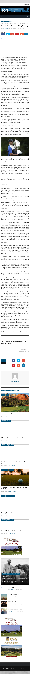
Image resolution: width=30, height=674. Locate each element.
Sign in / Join (26, 4)
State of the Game (9, 21)
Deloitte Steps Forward (13, 602)
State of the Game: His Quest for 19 (11, 531)
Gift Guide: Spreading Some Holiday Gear (13, 437)
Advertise (25, 668)
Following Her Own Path (14, 594)
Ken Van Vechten (13, 465)
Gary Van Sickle (5, 28)
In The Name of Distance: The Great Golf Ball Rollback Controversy (14, 488)
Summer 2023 (11, 470)
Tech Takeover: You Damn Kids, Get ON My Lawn (13, 462)
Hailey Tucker (13, 515)
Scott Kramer (13, 440)
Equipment (4, 420)
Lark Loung (11, 587)
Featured (4, 573)
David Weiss (11, 589)
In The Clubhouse (10, 573)
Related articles (5, 390)
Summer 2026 (17, 573)
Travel (7, 394)
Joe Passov (13, 416)
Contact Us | (20, 668)
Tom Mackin (11, 596)
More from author (14, 390)
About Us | (15, 668)
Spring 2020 (4, 519)
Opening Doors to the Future (9, 513)
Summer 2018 (11, 444)
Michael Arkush (12, 604)
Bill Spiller (6, 576)
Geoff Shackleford (13, 491)
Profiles (7, 495)
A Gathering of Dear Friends (15, 609)
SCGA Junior (13, 495)
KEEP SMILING (24, 352)
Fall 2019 (3, 21)
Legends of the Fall (6, 414)
